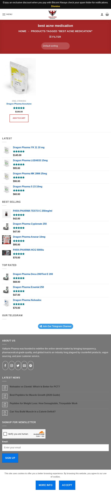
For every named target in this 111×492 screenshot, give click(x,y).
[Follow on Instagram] (12, 365)
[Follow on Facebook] (5, 365)
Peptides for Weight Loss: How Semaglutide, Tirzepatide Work (43, 403)
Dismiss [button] (55, 6)
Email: (5, 441)
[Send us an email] (24, 365)
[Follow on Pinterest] (31, 365)
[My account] (102, 14)
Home (22, 31)
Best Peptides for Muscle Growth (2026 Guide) (35, 395)
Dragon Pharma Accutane (19, 104)
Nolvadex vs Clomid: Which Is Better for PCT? (35, 386)
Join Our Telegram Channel (56, 326)
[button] (7, 14)
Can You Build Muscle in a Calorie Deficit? (33, 411)
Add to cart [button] (19, 118)
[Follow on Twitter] (18, 365)
